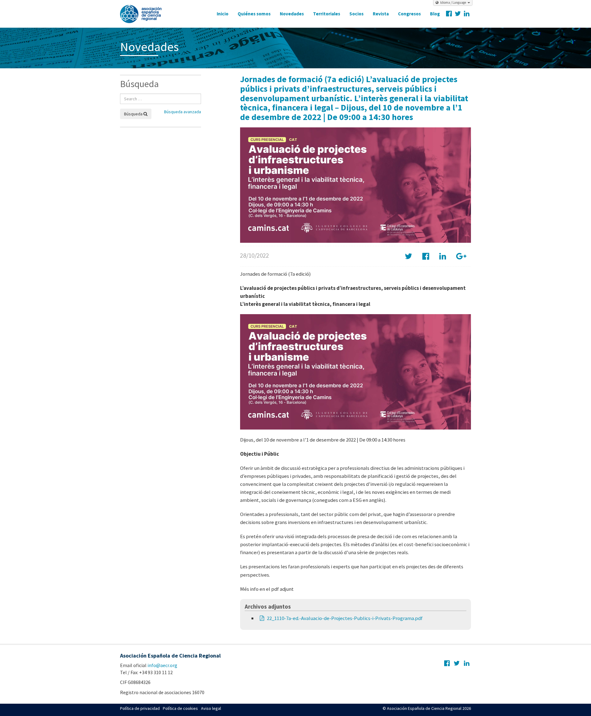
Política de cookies (180, 708)
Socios (356, 14)
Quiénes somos (254, 14)
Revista (381, 14)
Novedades (292, 14)
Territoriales (326, 14)
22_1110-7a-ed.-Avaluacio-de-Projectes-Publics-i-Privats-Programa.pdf (345, 618)
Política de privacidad (140, 708)
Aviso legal (211, 708)
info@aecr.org (162, 665)
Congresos (409, 14)
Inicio (222, 14)
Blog (435, 14)
